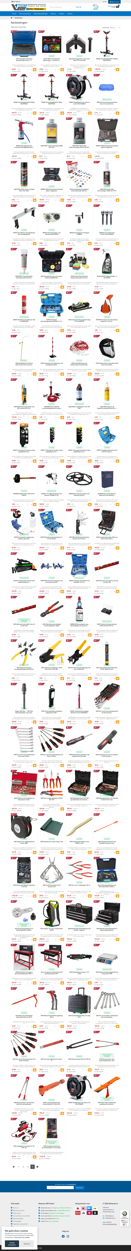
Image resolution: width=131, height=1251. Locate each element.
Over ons (16, 1208)
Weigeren (27, 1244)
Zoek (77, 7)
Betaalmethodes (18, 1218)
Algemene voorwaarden (20, 1224)
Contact (105, 1)
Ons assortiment (25, 13)
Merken (53, 13)
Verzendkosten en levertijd (21, 1216)
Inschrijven (79, 1187)
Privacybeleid (17, 1221)
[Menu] (128, 1211)
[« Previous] (13, 1167)
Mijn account (115, 2)
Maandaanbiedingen (41, 13)
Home (14, 13)
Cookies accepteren (12, 1244)
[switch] (125, 1224)
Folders (61, 13)
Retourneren (17, 1213)
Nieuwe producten (18, 1210)
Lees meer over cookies (22, 1237)
